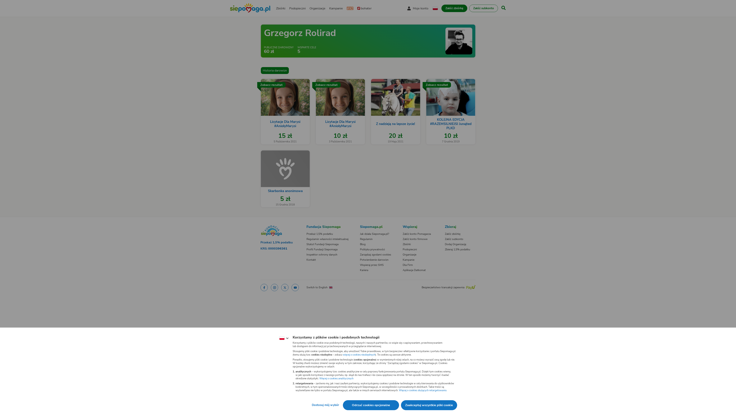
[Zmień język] (283, 338)
